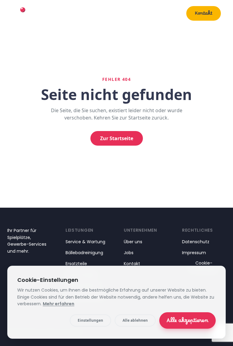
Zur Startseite (116, 138)
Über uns (166, 13)
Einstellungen (90, 320)
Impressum (194, 253)
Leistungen (125, 13)
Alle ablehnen (135, 320)
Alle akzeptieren (187, 322)
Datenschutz (195, 242)
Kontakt (203, 14)
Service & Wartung (85, 242)
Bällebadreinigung (84, 253)
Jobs (128, 253)
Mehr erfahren (58, 304)
